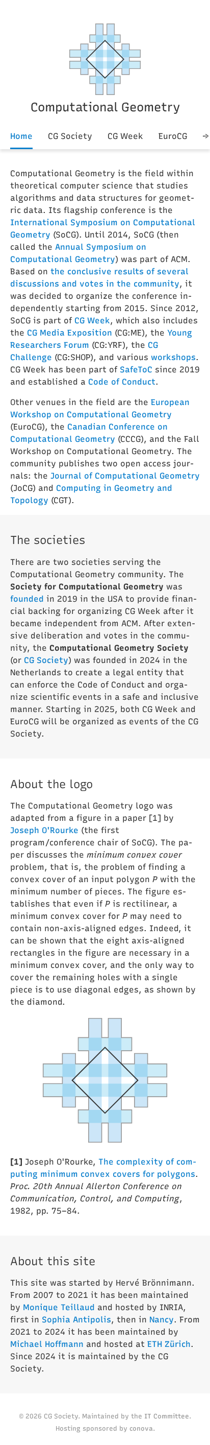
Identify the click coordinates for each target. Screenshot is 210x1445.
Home (21, 136)
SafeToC (136, 369)
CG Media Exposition (69, 333)
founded (27, 599)
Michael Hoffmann (47, 1344)
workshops (173, 357)
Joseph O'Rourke (44, 830)
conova (141, 1428)
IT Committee (166, 1416)
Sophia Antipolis (76, 1319)
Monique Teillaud (59, 1307)
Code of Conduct (121, 382)
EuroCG (173, 136)
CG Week (125, 136)
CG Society (70, 136)
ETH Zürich (169, 1344)
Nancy (161, 1319)
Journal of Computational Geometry (125, 476)
